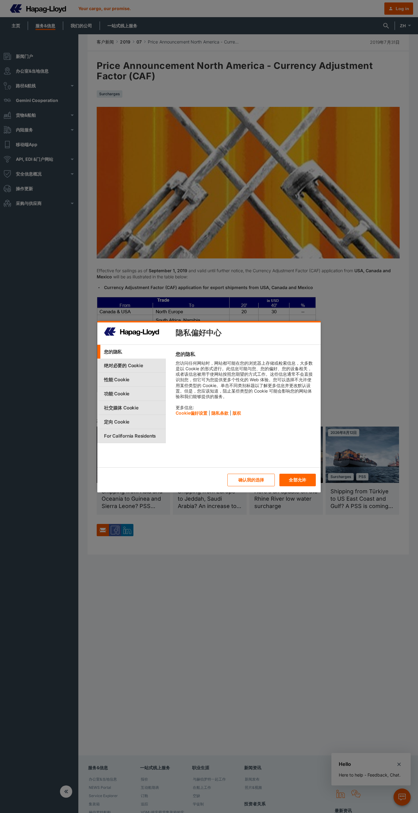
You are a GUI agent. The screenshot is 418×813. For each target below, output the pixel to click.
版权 (237, 413)
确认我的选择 (251, 479)
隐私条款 (220, 413)
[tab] (131, 352)
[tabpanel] (246, 385)
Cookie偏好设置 (191, 413)
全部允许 (297, 479)
